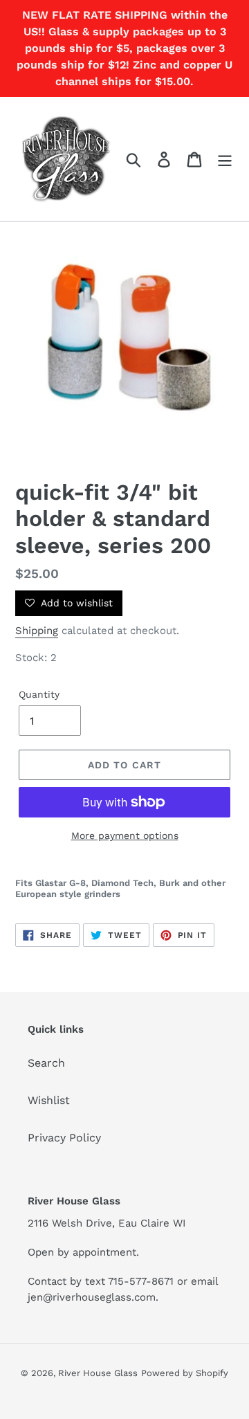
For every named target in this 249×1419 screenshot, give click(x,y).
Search (46, 1062)
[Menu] (225, 158)
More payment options (124, 835)
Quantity (39, 694)
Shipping (36, 630)
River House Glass (98, 1373)
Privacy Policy (64, 1137)
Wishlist (49, 1100)
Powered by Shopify (184, 1373)
